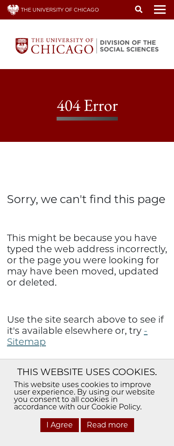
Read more (107, 425)
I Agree (59, 425)
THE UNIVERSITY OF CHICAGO (59, 9)
